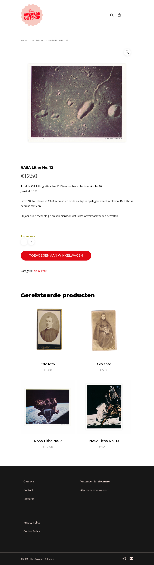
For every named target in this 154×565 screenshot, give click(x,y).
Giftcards (28, 499)
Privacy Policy (31, 522)
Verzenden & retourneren (95, 481)
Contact (28, 490)
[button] (127, 52)
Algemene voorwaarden (94, 490)
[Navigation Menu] (129, 15)
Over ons (29, 481)
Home (24, 40)
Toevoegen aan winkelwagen (56, 255)
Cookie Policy (31, 531)
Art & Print (38, 40)
